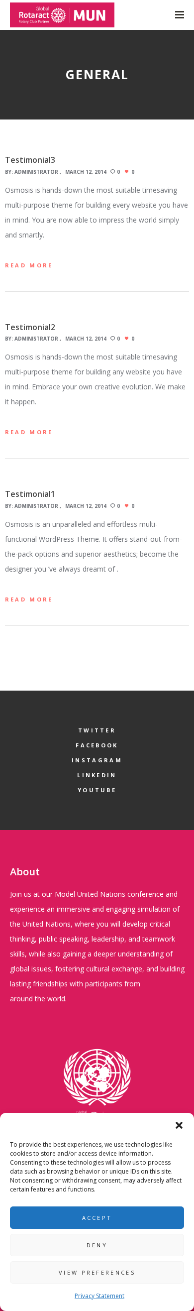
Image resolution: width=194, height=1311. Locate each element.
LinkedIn (96, 775)
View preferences (97, 1272)
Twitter (97, 730)
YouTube (97, 790)
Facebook (97, 745)
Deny (97, 1245)
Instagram (97, 760)
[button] (179, 1125)
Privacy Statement (99, 1296)
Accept (97, 1217)
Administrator (36, 171)
